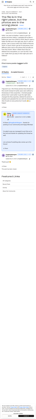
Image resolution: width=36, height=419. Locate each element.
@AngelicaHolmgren (15, 122)
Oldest (9, 77)
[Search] (30, 2)
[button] (3, 29)
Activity (5, 187)
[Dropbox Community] (8, 2)
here (15, 7)
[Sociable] (10, 115)
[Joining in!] (30, 29)
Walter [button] (9, 113)
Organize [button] (5, 66)
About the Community (9, 191)
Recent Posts (6, 184)
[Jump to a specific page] (33, 77)
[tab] (5, 72)
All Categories (7, 180)
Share (4, 60)
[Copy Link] (30, 33)
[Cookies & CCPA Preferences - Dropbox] (18, 411)
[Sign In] (33, 2)
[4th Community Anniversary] (8, 115)
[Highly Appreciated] (13, 115)
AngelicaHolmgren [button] (11, 29)
